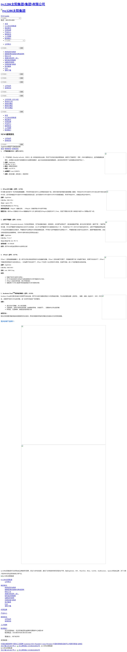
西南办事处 (9, 106)
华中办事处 (9, 108)
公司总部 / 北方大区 (12, 99)
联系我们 (8, 38)
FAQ (6, 68)
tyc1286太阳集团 (10, 26)
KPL (32, 644)
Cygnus (43, 644)
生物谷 (80, 644)
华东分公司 (9, 101)
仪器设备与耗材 (10, 64)
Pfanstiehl (38, 644)
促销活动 (8, 88)
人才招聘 (8, 36)
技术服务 (8, 66)
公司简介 (8, 44)
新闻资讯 (8, 34)
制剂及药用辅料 (10, 60)
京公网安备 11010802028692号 (29, 646)
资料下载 (8, 70)
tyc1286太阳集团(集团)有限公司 (23, 4)
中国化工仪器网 (17, 644)
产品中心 (8, 32)
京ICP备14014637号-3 (8, 646)
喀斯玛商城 (73, 644)
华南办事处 (9, 104)
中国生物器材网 (6, 644)
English (6, 16)
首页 (6, 24)
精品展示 (8, 28)
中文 (2, 16)
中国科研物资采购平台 (61, 644)
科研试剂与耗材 (10, 52)
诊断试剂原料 (9, 62)
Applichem (27, 644)
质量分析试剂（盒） (12, 58)
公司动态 (8, 86)
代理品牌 (8, 30)
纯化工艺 (8, 56)
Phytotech (49, 644)
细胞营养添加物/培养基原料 (14, 54)
